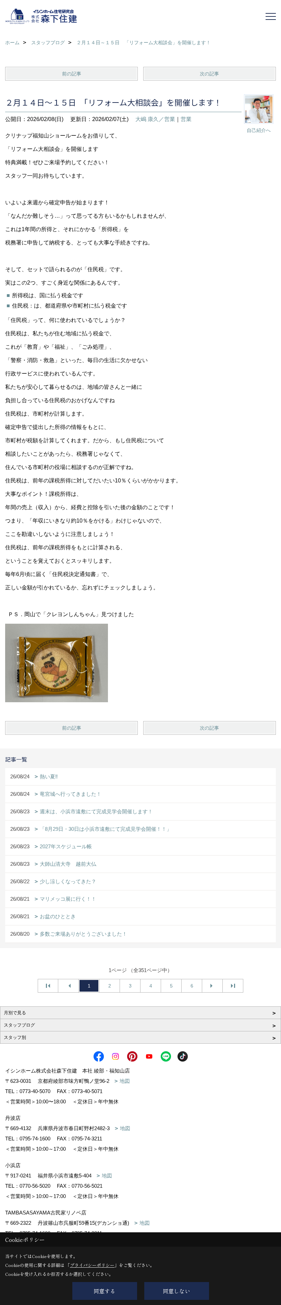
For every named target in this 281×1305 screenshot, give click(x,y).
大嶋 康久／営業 (155, 119)
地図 (125, 1081)
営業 (186, 119)
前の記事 (71, 73)
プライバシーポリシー (92, 1265)
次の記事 (209, 73)
